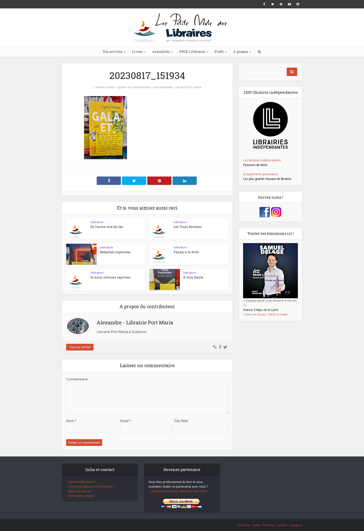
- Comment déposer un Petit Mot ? (90, 486)
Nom (71, 421)
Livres (137, 51)
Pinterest (268, 525)
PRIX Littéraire (192, 51)
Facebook (243, 525)
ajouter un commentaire (134, 87)
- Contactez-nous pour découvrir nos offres (178, 491)
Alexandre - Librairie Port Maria (180, 87)
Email (125, 421)
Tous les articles (80, 347)
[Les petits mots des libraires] (182, 27)
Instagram (295, 525)
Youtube (281, 525)
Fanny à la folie (186, 252)
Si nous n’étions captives (110, 277)
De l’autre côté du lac (106, 227)
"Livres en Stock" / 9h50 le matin (265, 314)
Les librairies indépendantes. (262, 160)
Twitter (256, 525)
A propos (240, 51)
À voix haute (193, 277)
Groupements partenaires (260, 174)
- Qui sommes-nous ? (81, 482)
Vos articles (112, 51)
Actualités (161, 51)
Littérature (97, 222)
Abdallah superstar (115, 252)
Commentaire (77, 379)
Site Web (181, 421)
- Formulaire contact (80, 496)
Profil (219, 51)
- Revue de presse (78, 491)
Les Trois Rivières (188, 227)
